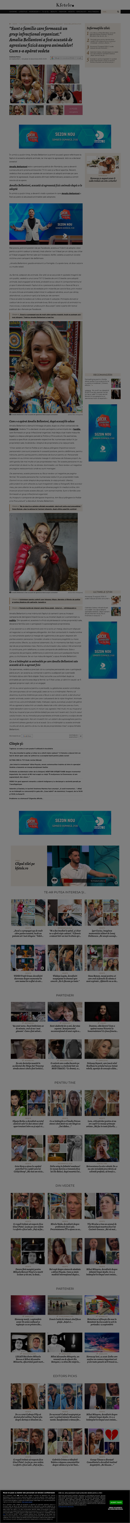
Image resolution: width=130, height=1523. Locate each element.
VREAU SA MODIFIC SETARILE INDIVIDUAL (115, 1508)
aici (4, 1514)
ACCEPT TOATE (116, 1502)
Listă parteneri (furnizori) (66, 1506)
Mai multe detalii (27, 1502)
